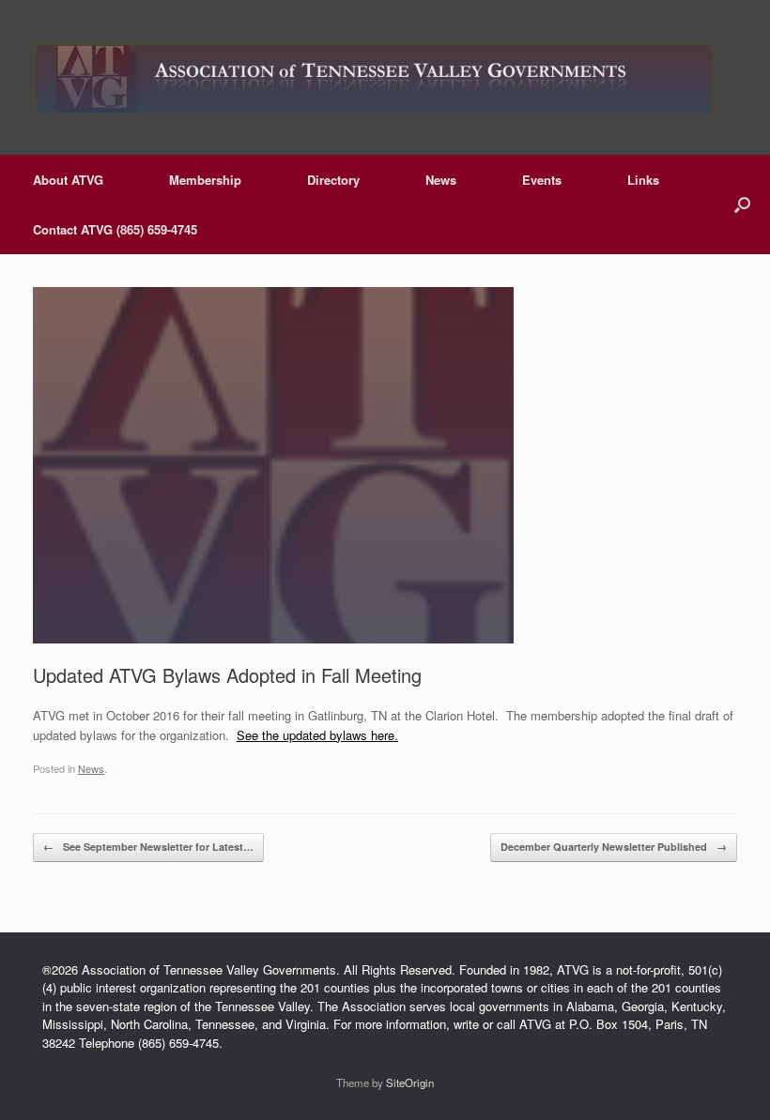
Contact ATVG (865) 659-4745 (115, 229)
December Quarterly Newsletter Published (613, 847)
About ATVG (68, 180)
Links (643, 180)
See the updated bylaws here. (317, 735)
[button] (742, 204)
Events (542, 180)
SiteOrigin (410, 1082)
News (440, 180)
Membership (205, 180)
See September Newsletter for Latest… (148, 847)
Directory (333, 180)
